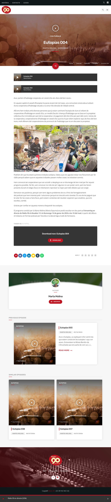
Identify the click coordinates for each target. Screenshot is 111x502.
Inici (44, 471)
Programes (53, 471)
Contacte (16, 3)
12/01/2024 (63, 48)
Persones (64, 471)
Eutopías (95, 63)
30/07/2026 (30, 433)
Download (55, 240)
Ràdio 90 (51, 491)
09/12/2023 (78, 332)
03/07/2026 (78, 433)
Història (5, 3)
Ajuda (26, 3)
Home (71, 63)
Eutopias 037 (66, 429)
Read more (65, 350)
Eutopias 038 (18, 429)
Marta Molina (49, 48)
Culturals (79, 63)
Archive (55, 302)
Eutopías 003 (66, 327)
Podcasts (87, 63)
